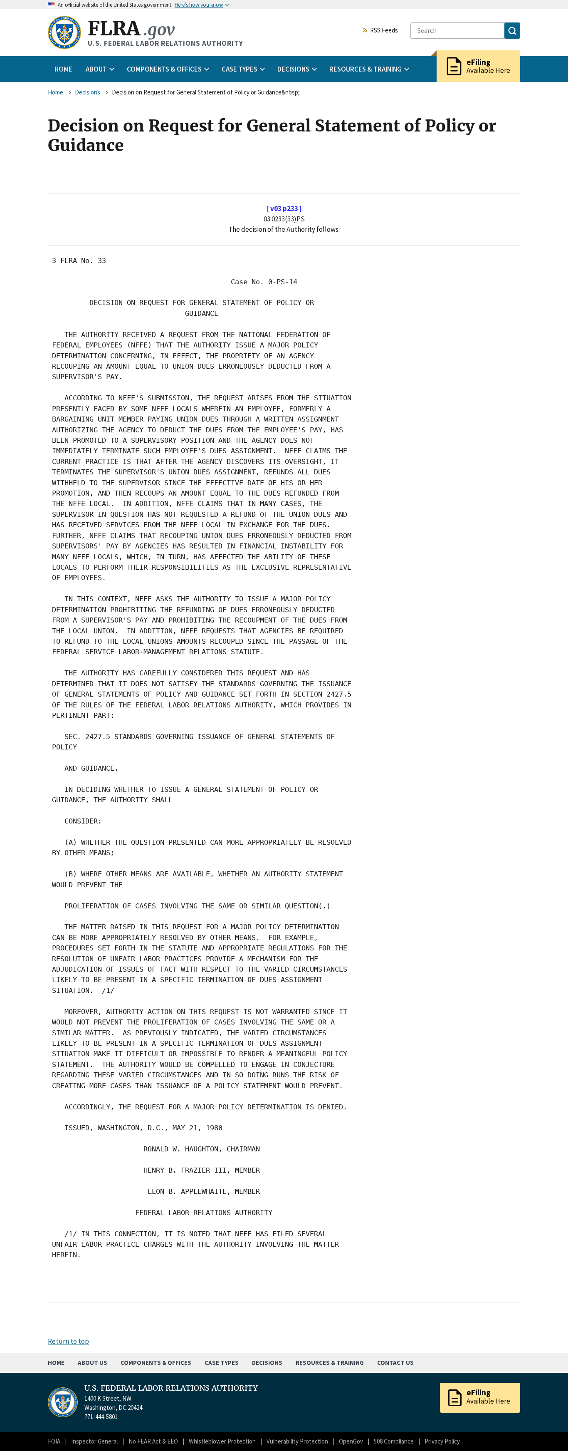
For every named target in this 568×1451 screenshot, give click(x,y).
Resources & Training (330, 1363)
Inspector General (94, 1441)
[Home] (64, 32)
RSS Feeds (384, 30)
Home (63, 69)
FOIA (54, 1441)
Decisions (87, 92)
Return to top (68, 1341)
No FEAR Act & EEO (153, 1441)
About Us (92, 1363)
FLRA (131, 28)
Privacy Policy (442, 1441)
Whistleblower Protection (222, 1441)
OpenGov (351, 1441)
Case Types (222, 1363)
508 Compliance (394, 1441)
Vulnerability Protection (297, 1441)
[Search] (512, 30)
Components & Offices (156, 1363)
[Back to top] (547, 1430)
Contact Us (395, 1363)
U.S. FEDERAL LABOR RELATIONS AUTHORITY (171, 1388)
